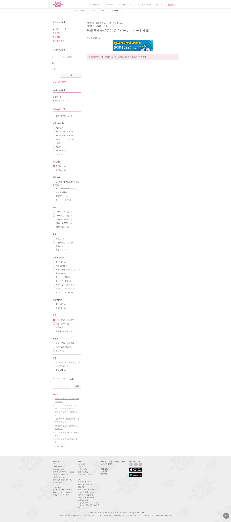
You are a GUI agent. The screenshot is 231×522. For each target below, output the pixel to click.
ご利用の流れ (83, 469)
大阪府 (92, 10)
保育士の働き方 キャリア (87, 489)
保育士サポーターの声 (61, 495)
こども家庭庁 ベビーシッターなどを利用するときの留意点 (88, 504)
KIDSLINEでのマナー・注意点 (63, 472)
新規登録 (172, 4)
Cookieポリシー (148, 516)
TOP (56, 10)
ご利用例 (81, 464)
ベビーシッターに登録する (62, 489)
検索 (65, 10)
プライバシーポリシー (133, 516)
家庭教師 (56, 36)
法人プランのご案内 (85, 495)
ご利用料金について (60, 477)
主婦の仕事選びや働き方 (87, 492)
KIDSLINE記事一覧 (85, 484)
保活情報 (81, 487)
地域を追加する (61, 100)
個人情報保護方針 (118, 516)
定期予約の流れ (83, 472)
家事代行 (56, 32)
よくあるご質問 (106, 464)
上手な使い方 (83, 466)
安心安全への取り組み (61, 474)
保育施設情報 (83, 500)
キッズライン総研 (84, 481)
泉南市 (103, 10)
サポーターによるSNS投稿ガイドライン (85, 516)
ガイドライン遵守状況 (86, 497)
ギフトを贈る (57, 482)
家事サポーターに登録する (62, 492)
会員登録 (92, 56)
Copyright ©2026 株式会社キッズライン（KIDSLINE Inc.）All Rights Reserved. (115, 512)
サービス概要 (57, 466)
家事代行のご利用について (62, 479)
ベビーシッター (61, 29)
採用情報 (104, 473)
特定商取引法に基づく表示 (164, 516)
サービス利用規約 (64, 516)
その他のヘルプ (59, 446)
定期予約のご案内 (84, 474)
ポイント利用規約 (105, 516)
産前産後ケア (58, 40)
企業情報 (104, 471)
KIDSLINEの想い (59, 469)
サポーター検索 (78, 10)
